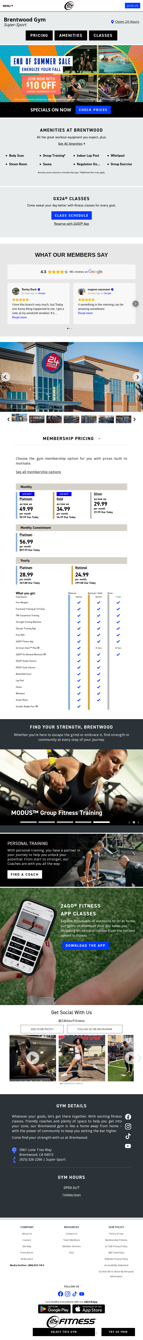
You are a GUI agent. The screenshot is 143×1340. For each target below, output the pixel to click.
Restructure (27, 1259)
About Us (27, 1233)
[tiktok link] (127, 1136)
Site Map (26, 1246)
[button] (7, 304)
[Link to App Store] (88, 1308)
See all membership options (38, 472)
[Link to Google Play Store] (54, 1308)
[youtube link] (127, 1146)
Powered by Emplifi (72, 1084)
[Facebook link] (60, 1295)
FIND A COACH (25, 874)
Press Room (26, 1252)
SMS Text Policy (116, 1252)
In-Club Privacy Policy (116, 1246)
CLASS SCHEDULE (71, 215)
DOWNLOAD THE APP (86, 945)
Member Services (72, 1246)
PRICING (39, 35)
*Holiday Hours (71, 1194)
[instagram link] (127, 1127)
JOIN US (132, 5)
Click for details (122, 99)
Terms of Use (116, 1233)
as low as (66, 508)
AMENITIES (70, 35)
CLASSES (103, 35)
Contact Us (71, 1233)
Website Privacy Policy (116, 1259)
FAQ (71, 1252)
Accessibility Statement (116, 1265)
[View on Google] (16, 291)
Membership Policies (116, 1240)
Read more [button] (19, 317)
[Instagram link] (67, 1295)
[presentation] (5, 377)
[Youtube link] (81, 1295)
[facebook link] (127, 1117)
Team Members (71, 1240)
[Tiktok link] (74, 1295)
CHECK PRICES (93, 110)
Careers (27, 1240)
